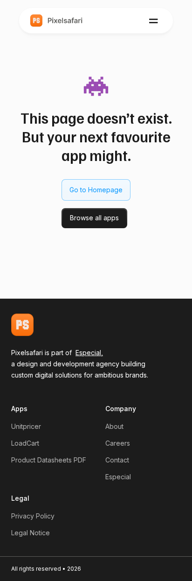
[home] (56, 20)
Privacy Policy (33, 516)
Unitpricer (26, 426)
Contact (117, 460)
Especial (118, 477)
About (114, 426)
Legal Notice (30, 533)
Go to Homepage (96, 190)
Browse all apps (94, 218)
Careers (117, 443)
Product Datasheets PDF (48, 460)
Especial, (89, 353)
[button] (153, 20)
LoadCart (25, 443)
